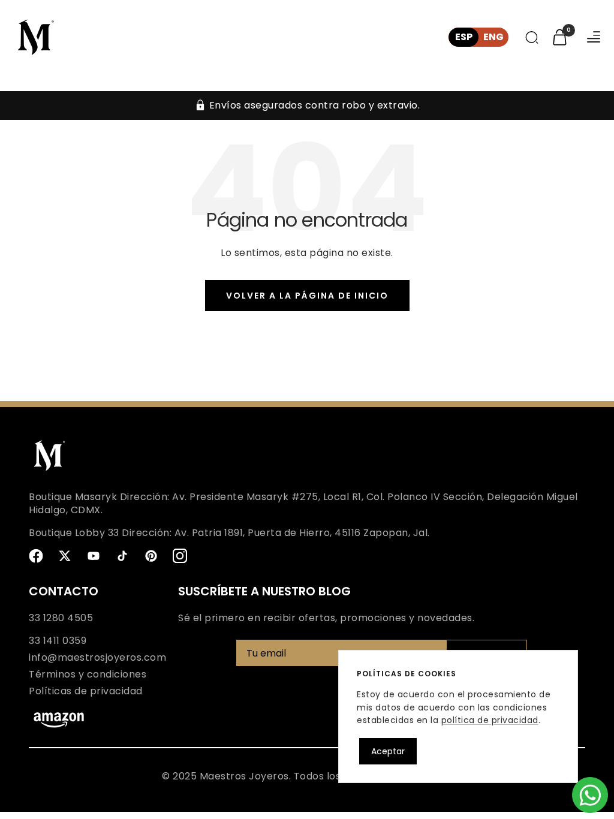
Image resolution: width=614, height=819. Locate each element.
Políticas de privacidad (86, 691)
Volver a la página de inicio (307, 296)
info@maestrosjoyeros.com (97, 657)
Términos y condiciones (87, 674)
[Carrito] (560, 37)
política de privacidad (489, 720)
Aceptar (388, 751)
